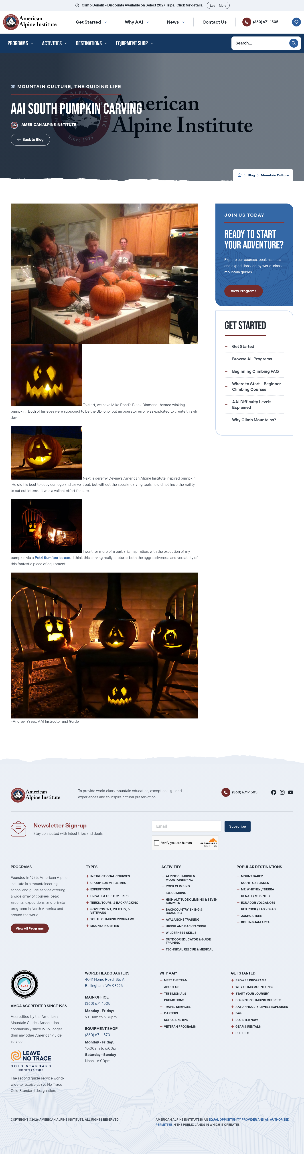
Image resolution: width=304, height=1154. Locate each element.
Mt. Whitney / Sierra (257, 889)
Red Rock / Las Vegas (258, 909)
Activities (52, 43)
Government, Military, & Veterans (110, 911)
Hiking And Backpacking (186, 926)
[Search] (293, 43)
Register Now (246, 1020)
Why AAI (134, 22)
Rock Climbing (178, 886)
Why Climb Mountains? (254, 987)
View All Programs (30, 928)
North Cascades (255, 883)
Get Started (88, 22)
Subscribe (237, 826)
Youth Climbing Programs (112, 919)
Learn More (218, 5)
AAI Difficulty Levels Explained (261, 1007)
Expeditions (100, 889)
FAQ (238, 1013)
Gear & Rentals (248, 1026)
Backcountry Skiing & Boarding (184, 911)
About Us (171, 987)
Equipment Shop (132, 43)
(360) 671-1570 (97, 1035)
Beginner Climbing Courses (258, 1000)
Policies (242, 1033)
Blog (251, 175)
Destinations (89, 43)
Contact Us (215, 22)
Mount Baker (252, 876)
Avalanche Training (182, 919)
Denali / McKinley (255, 896)
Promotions (174, 1000)
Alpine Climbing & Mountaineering (180, 878)
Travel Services (177, 1007)
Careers (171, 1013)
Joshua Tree (251, 916)
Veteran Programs (180, 1026)
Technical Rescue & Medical (189, 949)
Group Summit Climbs (108, 883)
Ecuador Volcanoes (258, 902)
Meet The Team (176, 980)
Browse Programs (250, 980)
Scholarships (176, 1020)
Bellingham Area (255, 922)
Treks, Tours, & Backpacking (114, 902)
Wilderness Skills (181, 932)
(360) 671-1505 (265, 22)
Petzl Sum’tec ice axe (52, 558)
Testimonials (175, 993)
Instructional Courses (110, 876)
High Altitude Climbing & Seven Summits (191, 901)
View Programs (243, 291)
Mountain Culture (275, 175)
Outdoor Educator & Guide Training (188, 941)
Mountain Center (104, 926)
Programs (18, 43)
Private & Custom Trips (109, 896)
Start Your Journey (252, 993)
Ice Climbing (176, 893)
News (173, 22)
